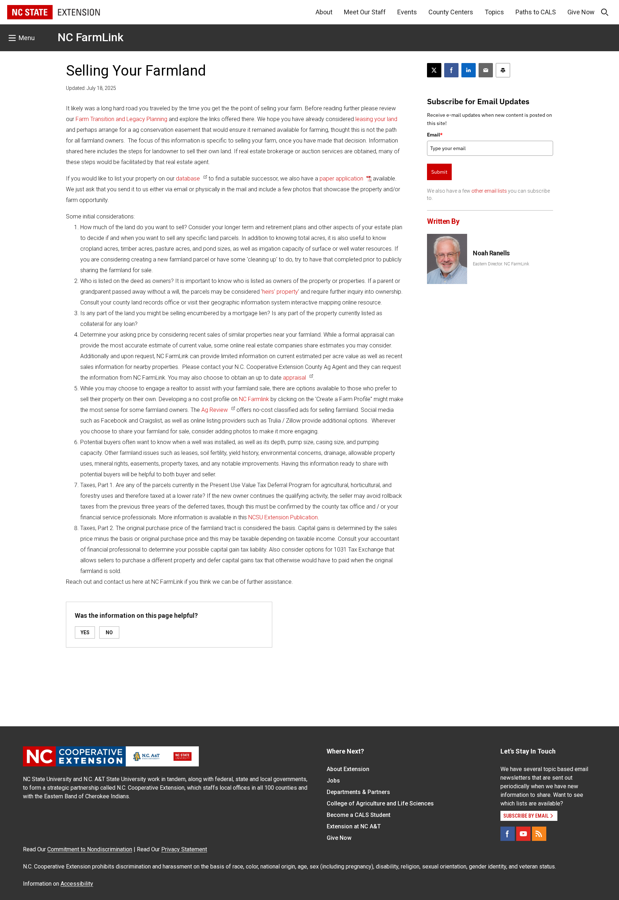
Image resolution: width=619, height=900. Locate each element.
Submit (439, 172)
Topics (494, 12)
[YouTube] (523, 834)
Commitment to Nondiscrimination (89, 849)
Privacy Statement (184, 849)
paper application (342, 178)
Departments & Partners (358, 792)
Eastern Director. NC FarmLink (501, 263)
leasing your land (376, 119)
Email (435, 134)
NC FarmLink (91, 37)
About (324, 12)
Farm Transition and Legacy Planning (121, 119)
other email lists (489, 191)
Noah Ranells (491, 253)
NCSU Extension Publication (283, 517)
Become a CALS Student (358, 815)
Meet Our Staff (365, 12)
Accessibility (77, 883)
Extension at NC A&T (354, 826)
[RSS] (539, 834)
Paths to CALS (535, 12)
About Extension (348, 769)
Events (407, 12)
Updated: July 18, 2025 (91, 88)
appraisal (294, 377)
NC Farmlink (254, 399)
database (188, 178)
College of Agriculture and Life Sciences (380, 803)
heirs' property (280, 291)
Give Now (581, 12)
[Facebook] (507, 834)
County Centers (450, 12)
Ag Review (214, 409)
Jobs (333, 780)
